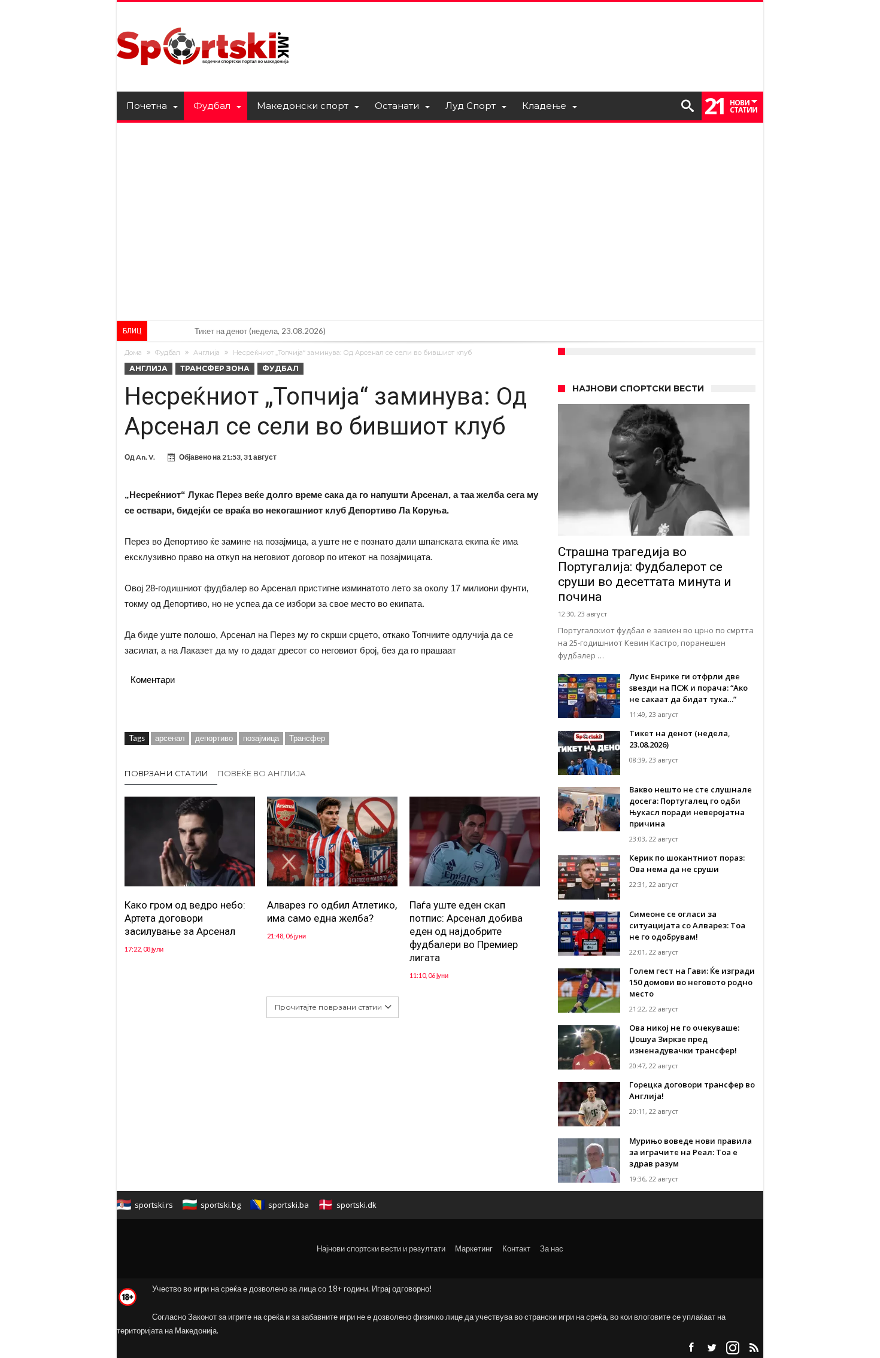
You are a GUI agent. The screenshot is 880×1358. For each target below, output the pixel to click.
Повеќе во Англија (261, 773)
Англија (206, 352)
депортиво (214, 738)
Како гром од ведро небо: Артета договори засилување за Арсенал (185, 918)
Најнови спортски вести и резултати (381, 1248)
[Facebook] (690, 1348)
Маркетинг (474, 1248)
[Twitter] (711, 1348)
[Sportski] (203, 19)
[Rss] (753, 1348)
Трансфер (307, 738)
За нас (551, 1248)
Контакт (516, 1248)
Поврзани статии (166, 773)
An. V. (145, 456)
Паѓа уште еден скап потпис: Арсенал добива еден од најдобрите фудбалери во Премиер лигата (466, 931)
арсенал (170, 738)
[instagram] (732, 1348)
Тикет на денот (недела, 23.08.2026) (260, 331)
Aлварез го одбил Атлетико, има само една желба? (332, 911)
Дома (133, 352)
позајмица (261, 738)
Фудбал (167, 352)
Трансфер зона (215, 368)
